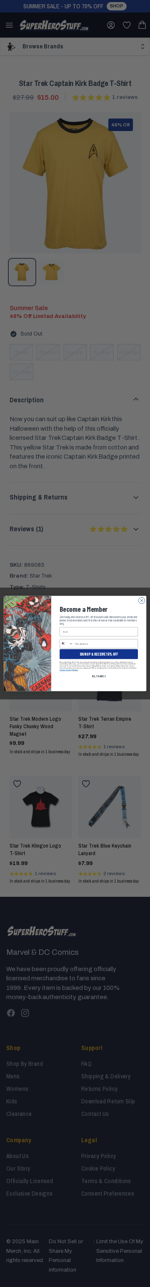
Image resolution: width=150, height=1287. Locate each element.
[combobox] (66, 643)
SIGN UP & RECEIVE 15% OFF (99, 654)
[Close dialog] (141, 600)
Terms (75, 670)
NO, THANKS (98, 676)
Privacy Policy (65, 670)
